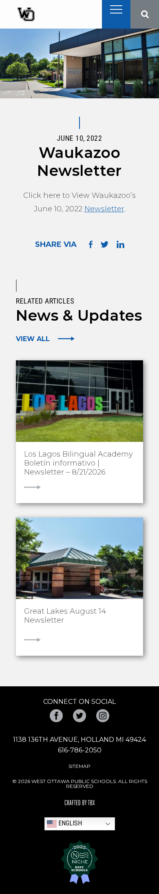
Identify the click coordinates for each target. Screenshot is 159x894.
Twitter (79, 715)
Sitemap (79, 766)
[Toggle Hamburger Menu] (116, 9)
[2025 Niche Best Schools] (79, 862)
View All (33, 338)
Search (144, 14)
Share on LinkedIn (120, 244)
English (69, 823)
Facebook (56, 715)
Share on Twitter (104, 244)
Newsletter (104, 208)
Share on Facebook (91, 244)
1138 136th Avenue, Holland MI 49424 (79, 739)
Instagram (102, 715)
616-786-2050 (80, 750)
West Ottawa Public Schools (26, 14)
